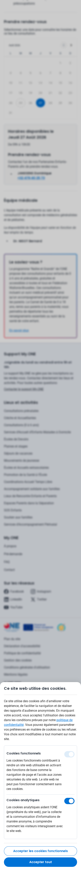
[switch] (69, 801)
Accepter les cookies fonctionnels (40, 851)
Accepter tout (40, 862)
